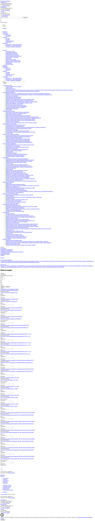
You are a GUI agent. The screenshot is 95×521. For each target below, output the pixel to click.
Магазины (5, 483)
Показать (3, 286)
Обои (63, 267)
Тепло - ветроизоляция (48, 267)
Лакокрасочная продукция (11, 53)
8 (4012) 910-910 (6, 5)
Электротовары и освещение (12, 57)
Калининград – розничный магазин (13, 45)
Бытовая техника (9, 64)
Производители (6, 487)
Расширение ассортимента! (7, 249)
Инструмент (8, 58)
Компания (3, 475)
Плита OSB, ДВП (29, 267)
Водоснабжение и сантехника (12, 54)
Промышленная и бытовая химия (13, 61)
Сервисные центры (10, 40)
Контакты (5, 43)
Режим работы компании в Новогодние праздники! (12, 251)
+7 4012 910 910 (4, 16)
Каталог (5, 28)
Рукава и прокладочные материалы (13, 56)
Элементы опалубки (57, 267)
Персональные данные (8, 489)
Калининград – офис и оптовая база (14, 44)
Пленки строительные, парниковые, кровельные (11, 265)
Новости (5, 31)
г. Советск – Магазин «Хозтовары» (13, 46)
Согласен (3, 519)
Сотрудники (8, 35)
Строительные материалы (11, 52)
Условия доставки (7, 485)
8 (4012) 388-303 (6, 10)
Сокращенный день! (5, 253)
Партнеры (5, 32)
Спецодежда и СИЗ (10, 51)
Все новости (3, 248)
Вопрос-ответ (9, 42)
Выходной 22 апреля (5, 254)
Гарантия (8, 39)
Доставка (8, 38)
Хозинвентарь (9, 62)
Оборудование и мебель (11, 59)
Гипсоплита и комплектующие (70, 265)
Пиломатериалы (53, 265)
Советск (2, 11)
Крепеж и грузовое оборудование (13, 60)
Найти (5, 83)
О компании (6, 34)
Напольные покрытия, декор (19, 267)
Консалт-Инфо (11, 472)
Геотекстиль (47, 265)
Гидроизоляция (60, 265)
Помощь (5, 37)
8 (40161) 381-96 (6, 15)
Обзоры (5, 492)
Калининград (3, 2)
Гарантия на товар (7, 486)
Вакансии (8, 36)
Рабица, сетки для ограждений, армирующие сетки (33, 265)
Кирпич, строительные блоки (83, 265)
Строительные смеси (38, 267)
